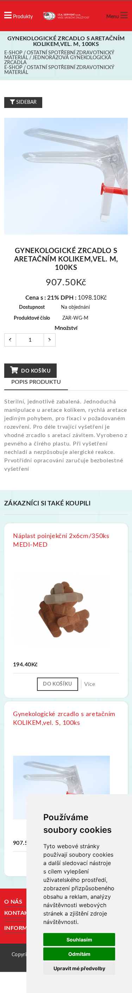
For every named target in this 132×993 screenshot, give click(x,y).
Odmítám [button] (79, 954)
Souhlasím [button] (79, 940)
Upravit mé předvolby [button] (79, 968)
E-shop (13, 52)
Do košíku (35, 371)
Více (89, 684)
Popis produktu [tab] (36, 382)
